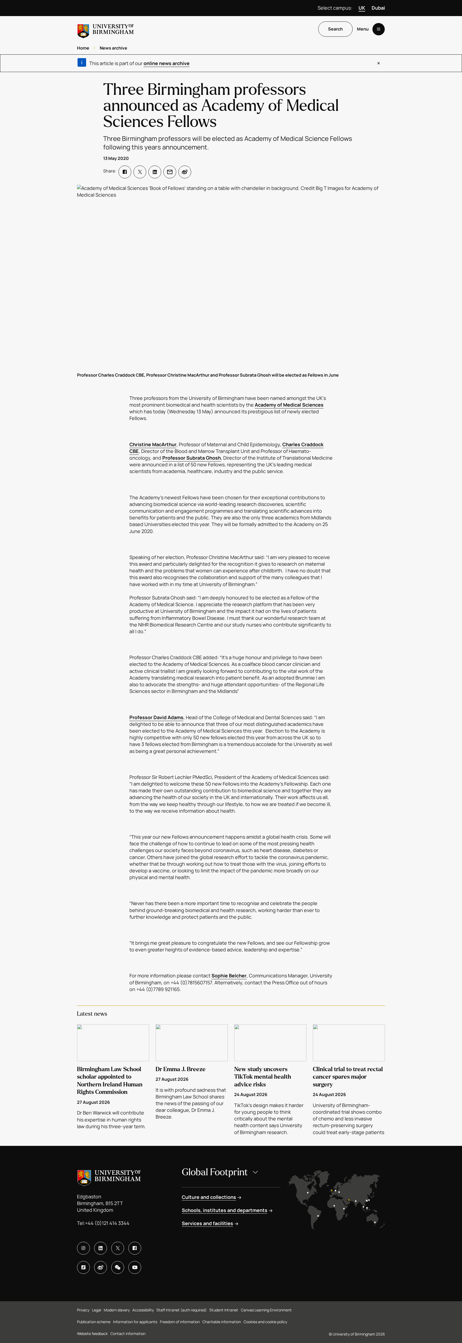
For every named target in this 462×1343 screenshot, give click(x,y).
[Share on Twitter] (139, 172)
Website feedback (92, 1333)
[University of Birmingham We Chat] (117, 1267)
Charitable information (221, 1321)
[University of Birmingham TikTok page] (83, 1267)
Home (83, 48)
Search (335, 29)
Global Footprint (215, 1172)
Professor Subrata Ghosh (191, 458)
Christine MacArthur (152, 444)
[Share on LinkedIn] (154, 172)
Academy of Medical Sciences (289, 405)
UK (362, 8)
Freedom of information (180, 1321)
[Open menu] (378, 29)
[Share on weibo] (184, 172)
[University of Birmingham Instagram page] (83, 1248)
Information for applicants (135, 1321)
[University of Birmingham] (105, 29)
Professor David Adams (156, 717)
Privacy (83, 1309)
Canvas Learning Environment (266, 1309)
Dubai (378, 8)
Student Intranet (223, 1309)
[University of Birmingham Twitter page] (117, 1248)
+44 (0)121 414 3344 (107, 1223)
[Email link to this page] (169, 172)
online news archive (167, 63)
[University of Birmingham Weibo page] (100, 1267)
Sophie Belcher (229, 975)
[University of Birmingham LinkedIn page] (100, 1248)
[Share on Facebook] (124, 172)
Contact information (127, 1333)
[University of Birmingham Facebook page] (134, 1248)
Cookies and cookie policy (265, 1321)
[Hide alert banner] (378, 63)
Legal (96, 1309)
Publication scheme (93, 1321)
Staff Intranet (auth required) (181, 1309)
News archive (113, 48)
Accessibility (143, 1309)
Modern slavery (117, 1309)
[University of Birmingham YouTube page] (134, 1267)
